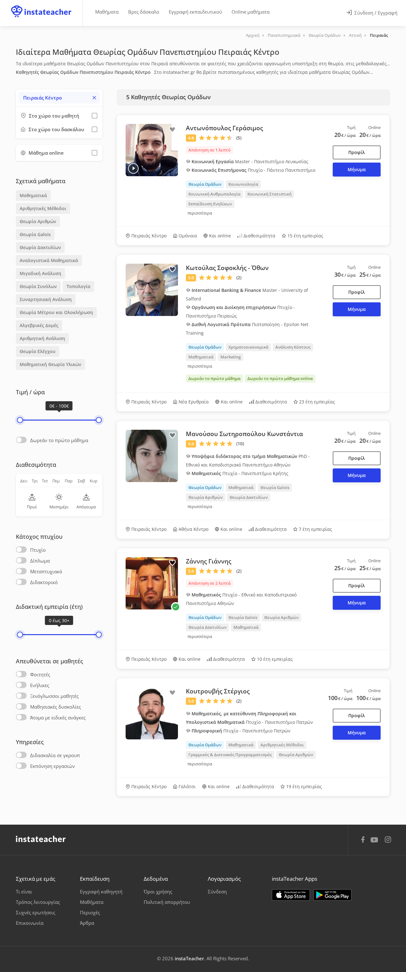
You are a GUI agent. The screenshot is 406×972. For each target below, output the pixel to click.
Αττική (355, 35)
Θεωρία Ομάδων (325, 35)
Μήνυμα (357, 169)
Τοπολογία (78, 286)
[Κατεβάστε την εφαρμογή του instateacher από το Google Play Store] (332, 895)
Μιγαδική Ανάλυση (40, 273)
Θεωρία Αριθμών (38, 221)
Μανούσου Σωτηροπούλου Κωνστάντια (244, 434)
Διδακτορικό (44, 582)
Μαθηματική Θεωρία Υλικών (50, 364)
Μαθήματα (107, 12)
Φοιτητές (40, 674)
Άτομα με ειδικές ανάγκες (58, 717)
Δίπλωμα (40, 560)
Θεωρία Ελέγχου (38, 351)
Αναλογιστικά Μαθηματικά (49, 260)
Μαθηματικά (33, 195)
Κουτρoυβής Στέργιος (218, 691)
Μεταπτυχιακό (46, 571)
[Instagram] (388, 840)
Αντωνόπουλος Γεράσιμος (224, 128)
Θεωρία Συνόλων (38, 286)
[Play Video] (133, 168)
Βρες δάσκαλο (143, 12)
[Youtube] (375, 842)
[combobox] (59, 98)
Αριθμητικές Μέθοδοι (43, 208)
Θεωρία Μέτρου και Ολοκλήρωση (56, 312)
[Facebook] (362, 840)
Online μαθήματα (251, 12)
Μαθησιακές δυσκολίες (55, 707)
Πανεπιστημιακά (284, 35)
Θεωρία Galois (35, 234)
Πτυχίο (38, 550)
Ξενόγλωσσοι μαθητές (54, 696)
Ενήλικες (39, 685)
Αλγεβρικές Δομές (39, 325)
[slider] (19, 420)
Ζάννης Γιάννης (208, 561)
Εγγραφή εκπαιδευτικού (195, 12)
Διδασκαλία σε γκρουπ (55, 755)
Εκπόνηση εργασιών (52, 766)
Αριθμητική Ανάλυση (42, 338)
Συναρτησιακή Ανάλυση (46, 299)
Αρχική (252, 35)
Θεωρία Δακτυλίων (40, 247)
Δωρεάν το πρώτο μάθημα (59, 440)
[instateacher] (41, 5)
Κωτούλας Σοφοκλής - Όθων (227, 268)
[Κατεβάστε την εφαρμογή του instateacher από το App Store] (291, 895)
